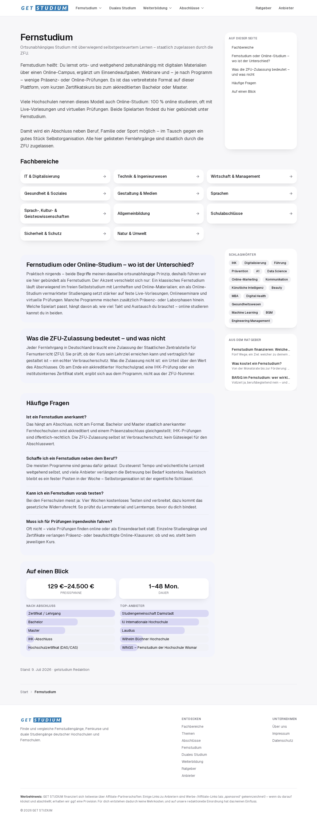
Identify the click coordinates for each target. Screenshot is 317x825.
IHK (234, 263)
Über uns (279, 726)
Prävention (240, 271)
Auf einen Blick (244, 91)
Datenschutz (282, 740)
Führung (280, 263)
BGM (269, 313)
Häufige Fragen (244, 83)
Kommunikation (277, 280)
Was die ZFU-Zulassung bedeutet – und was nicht (261, 72)
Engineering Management (251, 321)
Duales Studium (122, 8)
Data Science (277, 271)
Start (24, 692)
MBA (235, 296)
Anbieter (286, 8)
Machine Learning (245, 313)
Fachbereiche (243, 47)
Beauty (277, 288)
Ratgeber (264, 8)
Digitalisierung (255, 263)
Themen (188, 733)
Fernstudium (86, 8)
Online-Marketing (245, 280)
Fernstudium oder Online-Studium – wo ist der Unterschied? (260, 58)
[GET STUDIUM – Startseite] (44, 8)
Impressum (281, 733)
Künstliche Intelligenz (248, 288)
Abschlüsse (189, 8)
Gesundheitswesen (246, 304)
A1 (257, 271)
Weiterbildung (155, 8)
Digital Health (256, 296)
